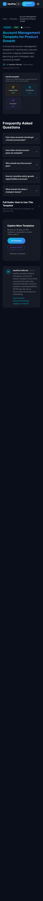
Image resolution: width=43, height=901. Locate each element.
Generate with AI (16, 247)
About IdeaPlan (18, 298)
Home (5, 19)
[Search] (18, 4)
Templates (13, 19)
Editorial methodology (21, 301)
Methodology (28, 64)
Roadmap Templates (17, 254)
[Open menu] (38, 4)
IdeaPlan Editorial (15, 64)
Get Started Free (27, 4)
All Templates (16, 241)
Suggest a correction (21, 303)
